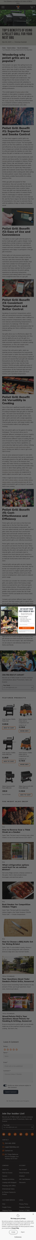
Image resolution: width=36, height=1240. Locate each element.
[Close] (33, 1214)
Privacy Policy (15, 1228)
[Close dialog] (34, 607)
